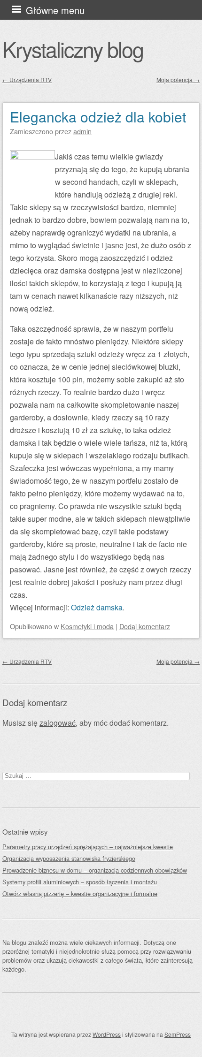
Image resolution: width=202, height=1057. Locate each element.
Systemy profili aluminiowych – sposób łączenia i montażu (79, 881)
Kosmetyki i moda (87, 626)
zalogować (57, 722)
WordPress (107, 1034)
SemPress (177, 1034)
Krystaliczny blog (72, 49)
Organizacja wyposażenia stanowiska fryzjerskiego (68, 858)
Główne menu (55, 10)
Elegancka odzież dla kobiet (98, 116)
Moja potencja (178, 80)
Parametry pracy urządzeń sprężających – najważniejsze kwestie (87, 846)
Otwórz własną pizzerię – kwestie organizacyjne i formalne (79, 893)
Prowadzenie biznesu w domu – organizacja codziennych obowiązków (94, 870)
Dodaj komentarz (144, 626)
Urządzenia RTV (27, 80)
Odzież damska (97, 607)
